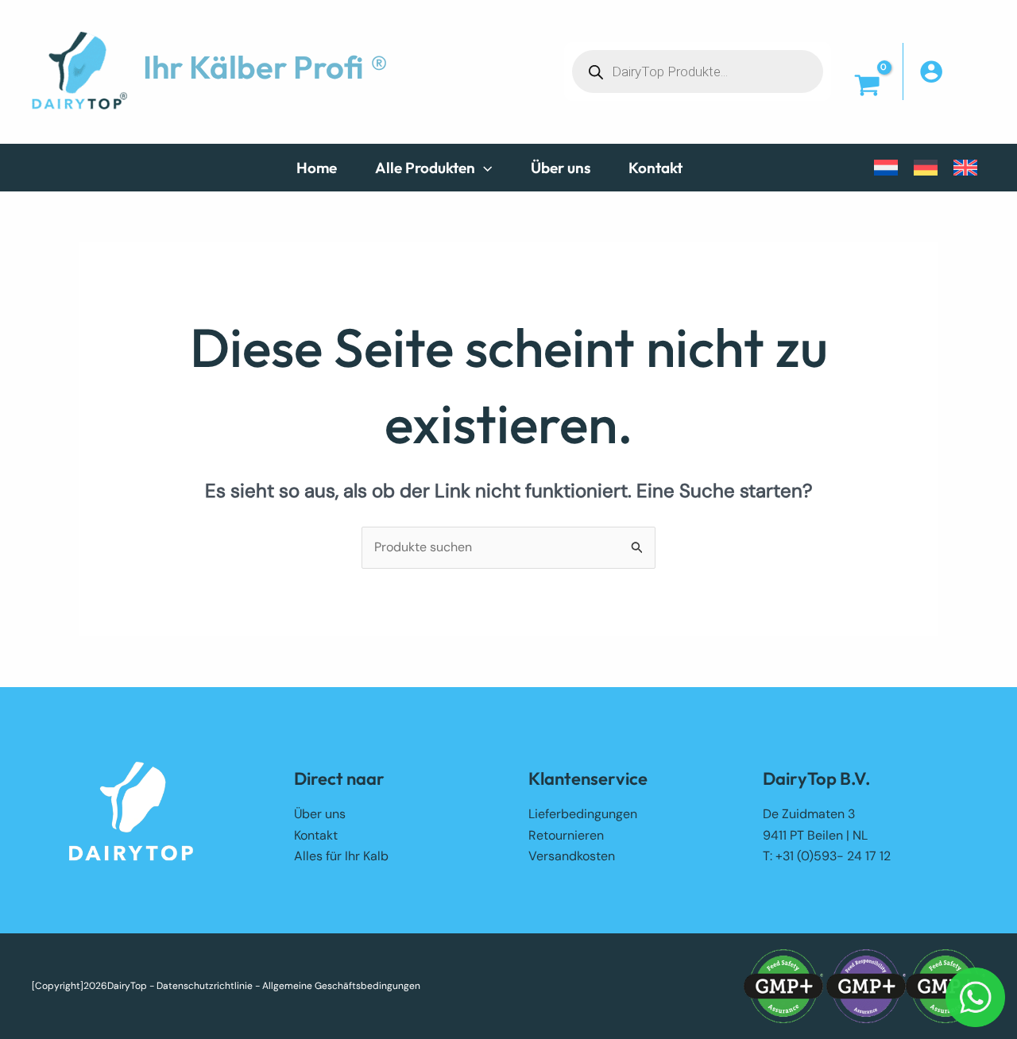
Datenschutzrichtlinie (205, 985)
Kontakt (316, 835)
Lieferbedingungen (582, 813)
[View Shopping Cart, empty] (867, 87)
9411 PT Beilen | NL (815, 835)
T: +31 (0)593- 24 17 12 (827, 856)
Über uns (320, 813)
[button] (483, 167)
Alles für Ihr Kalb (341, 856)
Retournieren (566, 835)
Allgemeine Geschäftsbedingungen (341, 985)
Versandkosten (571, 856)
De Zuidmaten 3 (809, 813)
